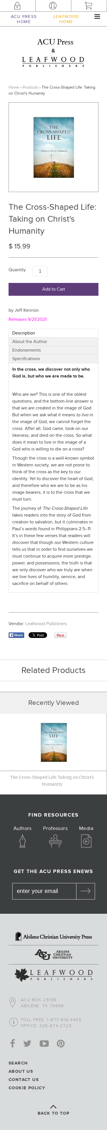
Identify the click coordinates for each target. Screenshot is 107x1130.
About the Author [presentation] (30, 341)
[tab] (53, 333)
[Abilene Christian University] (53, 955)
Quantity (17, 270)
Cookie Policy (27, 1088)
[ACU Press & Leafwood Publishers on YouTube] (44, 1044)
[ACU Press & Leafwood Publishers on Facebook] (12, 1044)
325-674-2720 (55, 1025)
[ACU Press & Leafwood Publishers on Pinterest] (60, 1044)
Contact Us (24, 1079)
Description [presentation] (24, 333)
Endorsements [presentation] (27, 350)
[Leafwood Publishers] (53, 975)
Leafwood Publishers (46, 624)
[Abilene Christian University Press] (53, 937)
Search (18, 1063)
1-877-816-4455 (64, 1019)
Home (14, 87)
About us (21, 1071)
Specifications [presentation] (26, 359)
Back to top (53, 1113)
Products (30, 87)
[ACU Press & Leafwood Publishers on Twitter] (27, 1044)
